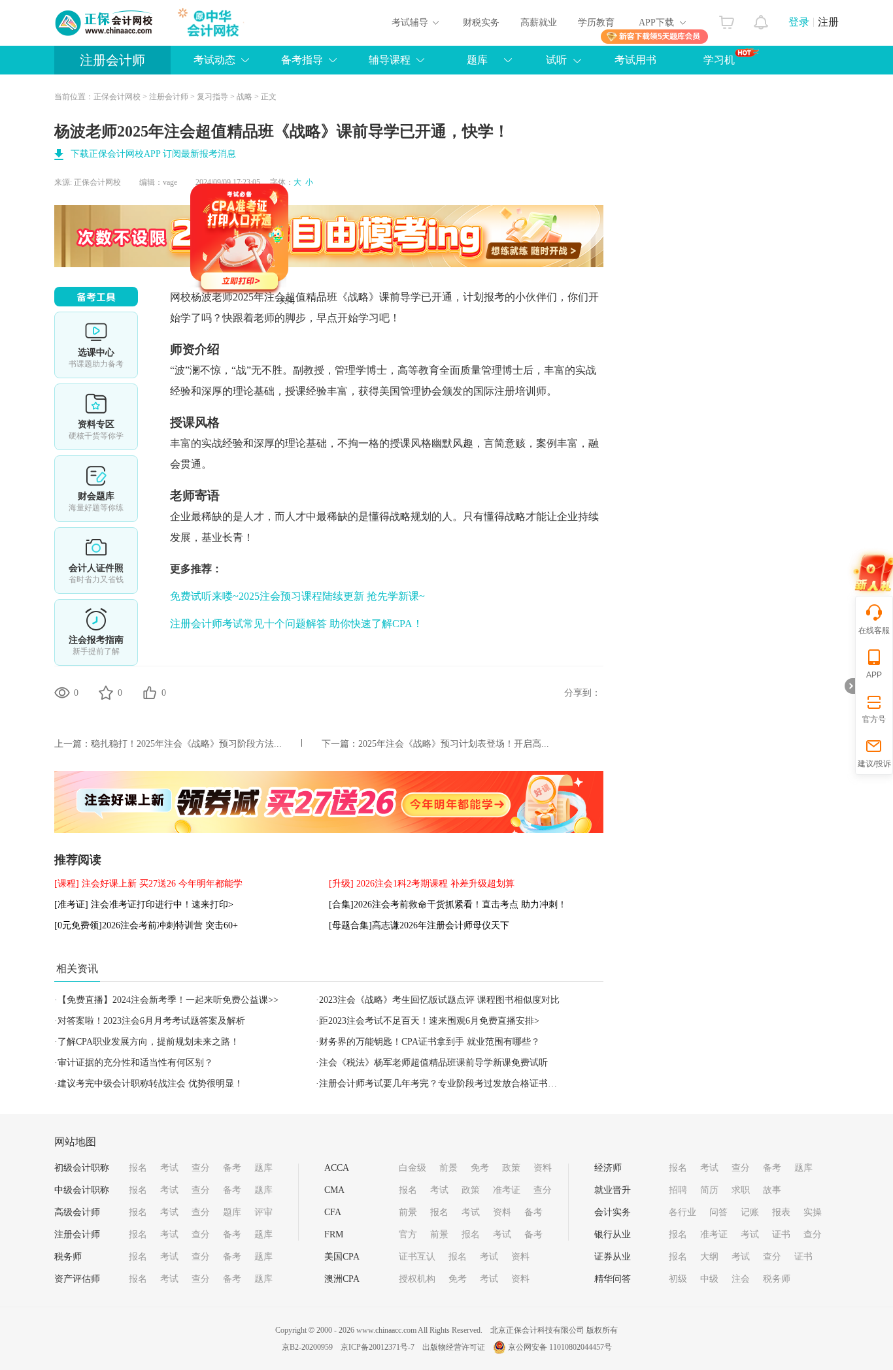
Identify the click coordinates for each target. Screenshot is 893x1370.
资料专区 (96, 416)
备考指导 (302, 59)
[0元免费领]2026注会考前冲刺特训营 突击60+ (146, 925)
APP (874, 674)
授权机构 (417, 1279)
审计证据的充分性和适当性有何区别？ (135, 1063)
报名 (138, 1168)
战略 (244, 96)
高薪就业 (538, 22)
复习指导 (212, 96)
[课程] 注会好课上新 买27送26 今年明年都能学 (148, 884)
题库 (263, 1168)
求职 (741, 1190)
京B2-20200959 (307, 1347)
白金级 (412, 1168)
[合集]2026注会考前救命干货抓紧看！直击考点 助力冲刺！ (448, 904)
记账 (750, 1212)
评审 (263, 1212)
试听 (556, 59)
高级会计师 (77, 1212)
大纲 (709, 1257)
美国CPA (342, 1257)
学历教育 (596, 22)
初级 (678, 1279)
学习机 (719, 59)
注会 (741, 1279)
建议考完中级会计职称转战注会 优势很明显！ (150, 1083)
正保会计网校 (117, 96)
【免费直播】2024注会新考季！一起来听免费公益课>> (168, 1000)
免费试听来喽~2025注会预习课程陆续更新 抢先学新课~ (297, 596)
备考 (232, 1168)
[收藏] (106, 692)
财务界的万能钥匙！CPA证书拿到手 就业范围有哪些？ (429, 1042)
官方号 (874, 719)
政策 (511, 1168)
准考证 (506, 1190)
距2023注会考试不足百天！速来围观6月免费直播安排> (429, 1021)
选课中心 (96, 345)
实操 (812, 1212)
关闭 (313, 326)
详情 (96, 632)
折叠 (850, 686)
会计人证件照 (96, 560)
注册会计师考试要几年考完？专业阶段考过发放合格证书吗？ (442, 1083)
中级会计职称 (81, 1190)
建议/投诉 (874, 763)
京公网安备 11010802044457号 (560, 1347)
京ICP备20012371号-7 (377, 1347)
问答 (718, 1212)
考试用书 (635, 59)
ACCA (336, 1168)
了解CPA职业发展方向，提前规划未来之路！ (148, 1042)
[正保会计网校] (104, 23)
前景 (448, 1168)
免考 (480, 1168)
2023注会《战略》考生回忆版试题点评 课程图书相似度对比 (439, 1000)
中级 (709, 1279)
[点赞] (150, 692)
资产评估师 (77, 1279)
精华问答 (612, 1279)
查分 (201, 1168)
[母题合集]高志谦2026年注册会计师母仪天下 (419, 925)
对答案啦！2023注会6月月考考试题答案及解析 (151, 1021)
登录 (798, 21)
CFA (332, 1212)
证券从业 (612, 1257)
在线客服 (874, 630)
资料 (542, 1168)
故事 (772, 1190)
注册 (828, 21)
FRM (333, 1234)
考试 (169, 1168)
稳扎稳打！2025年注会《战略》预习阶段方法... (186, 744)
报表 (781, 1212)
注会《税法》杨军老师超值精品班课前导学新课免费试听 (433, 1063)
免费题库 (96, 488)
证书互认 (417, 1257)
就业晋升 (612, 1190)
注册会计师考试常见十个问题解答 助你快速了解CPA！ (296, 623)
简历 (709, 1190)
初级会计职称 (81, 1168)
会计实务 (612, 1212)
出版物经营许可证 (453, 1347)
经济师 (608, 1168)
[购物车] (726, 18)
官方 (408, 1234)
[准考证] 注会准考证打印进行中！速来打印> (143, 904)
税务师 (68, 1257)
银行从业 (612, 1234)
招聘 (678, 1190)
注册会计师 (112, 60)
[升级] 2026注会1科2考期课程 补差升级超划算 (421, 884)
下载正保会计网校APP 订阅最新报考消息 (153, 154)
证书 (781, 1234)
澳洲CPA (342, 1279)
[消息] (761, 18)
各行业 (682, 1212)
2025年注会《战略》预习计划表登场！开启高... (453, 744)
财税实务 (481, 22)
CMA (334, 1190)
